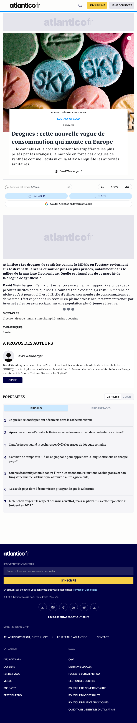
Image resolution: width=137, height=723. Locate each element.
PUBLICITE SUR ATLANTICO (84, 673)
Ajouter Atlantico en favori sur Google (71, 203)
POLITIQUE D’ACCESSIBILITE (84, 695)
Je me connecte (121, 5)
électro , (9, 319)
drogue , (21, 319)
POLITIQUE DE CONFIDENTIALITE (87, 688)
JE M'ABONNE (97, 5)
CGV (71, 659)
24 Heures (113, 396)
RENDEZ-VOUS (12, 673)
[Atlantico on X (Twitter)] (53, 607)
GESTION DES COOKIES (81, 680)
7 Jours (127, 396)
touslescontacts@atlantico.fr (68, 617)
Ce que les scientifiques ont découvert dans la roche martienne (51, 420)
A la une (55, 112)
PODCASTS (10, 688)
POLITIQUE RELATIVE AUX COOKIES (88, 702)
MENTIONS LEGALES (80, 666)
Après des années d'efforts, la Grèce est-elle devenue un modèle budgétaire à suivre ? (66, 432)
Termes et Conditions (85, 589)
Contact (103, 637)
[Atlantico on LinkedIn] (74, 607)
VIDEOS (8, 680)
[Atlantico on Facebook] (63, 607)
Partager (39, 195)
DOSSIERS (9, 666)
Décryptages (69, 112)
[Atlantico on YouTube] (94, 607)
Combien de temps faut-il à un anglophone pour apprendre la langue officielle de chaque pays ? (68, 459)
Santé (83, 112)
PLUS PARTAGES (101, 408)
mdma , (32, 319)
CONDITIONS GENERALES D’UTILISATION (91, 709)
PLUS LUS (36, 408)
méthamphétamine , (53, 319)
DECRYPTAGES (12, 659)
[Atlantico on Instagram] (84, 607)
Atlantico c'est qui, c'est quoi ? (26, 637)
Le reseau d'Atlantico (72, 637)
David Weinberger (69, 171)
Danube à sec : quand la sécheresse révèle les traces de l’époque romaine (57, 444)
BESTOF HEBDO (13, 695)
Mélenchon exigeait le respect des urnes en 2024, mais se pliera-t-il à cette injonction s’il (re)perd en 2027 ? (68, 503)
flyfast (62, 373)
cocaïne (73, 319)
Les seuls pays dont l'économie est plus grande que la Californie (51, 488)
